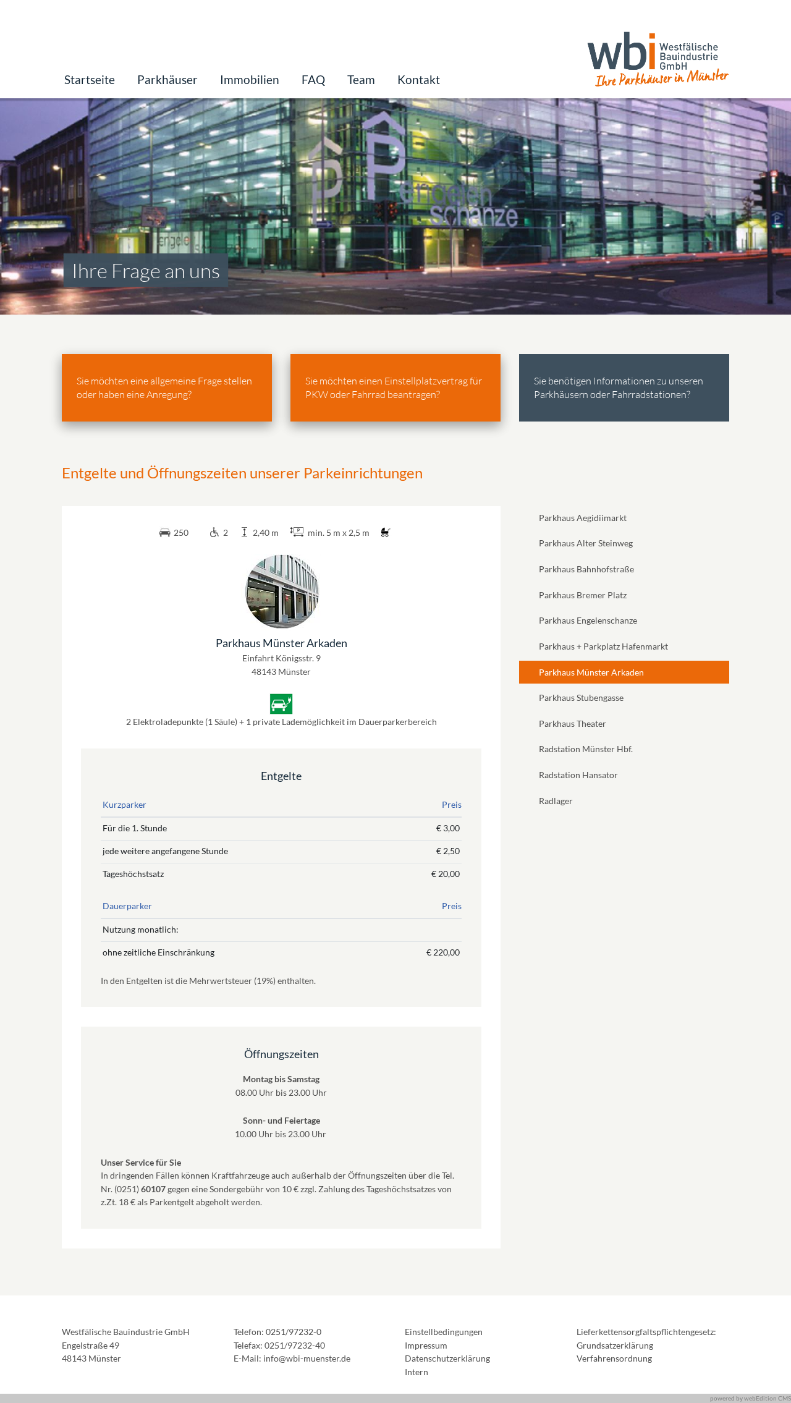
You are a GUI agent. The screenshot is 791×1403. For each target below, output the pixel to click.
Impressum (426, 1345)
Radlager (556, 800)
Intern (416, 1372)
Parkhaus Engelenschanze (588, 620)
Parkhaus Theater (572, 723)
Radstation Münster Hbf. (586, 749)
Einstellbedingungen (444, 1331)
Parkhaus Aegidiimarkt (583, 517)
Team (361, 79)
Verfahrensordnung (614, 1358)
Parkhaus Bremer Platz (583, 595)
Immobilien (249, 79)
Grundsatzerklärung (615, 1345)
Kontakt (418, 79)
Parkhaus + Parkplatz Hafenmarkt (603, 646)
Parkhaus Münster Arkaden (591, 672)
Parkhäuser (167, 79)
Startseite (89, 79)
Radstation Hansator (578, 774)
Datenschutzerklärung (447, 1358)
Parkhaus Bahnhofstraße (586, 569)
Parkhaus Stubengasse (581, 697)
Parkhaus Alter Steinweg (586, 543)
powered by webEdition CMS (750, 1398)
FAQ (313, 79)
